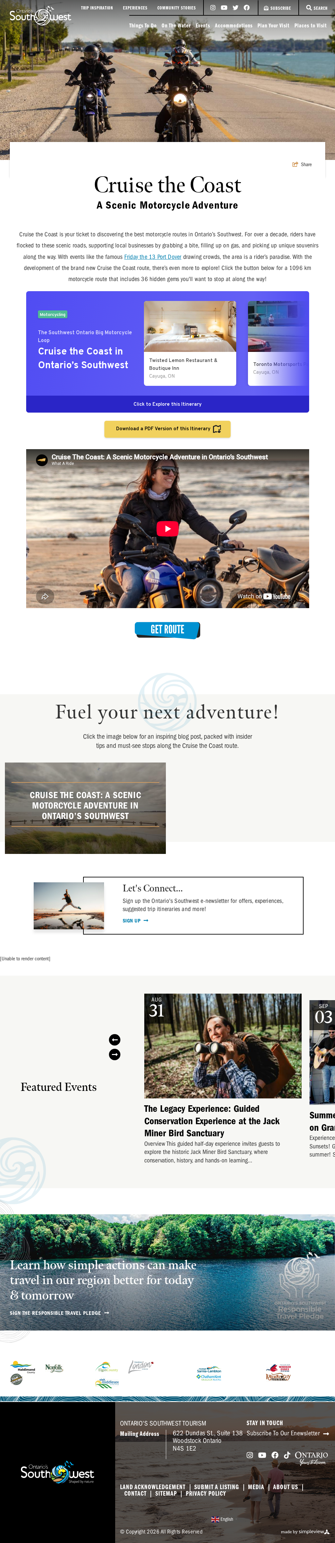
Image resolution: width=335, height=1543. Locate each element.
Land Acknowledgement (152, 1487)
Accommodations (234, 26)
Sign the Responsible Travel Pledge (56, 1313)
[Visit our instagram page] (213, 8)
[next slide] (114, 1054)
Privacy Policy (206, 1494)
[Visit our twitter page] (235, 8)
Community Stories (176, 8)
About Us (285, 1487)
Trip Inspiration (97, 8)
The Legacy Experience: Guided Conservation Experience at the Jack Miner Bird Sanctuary (212, 1121)
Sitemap (166, 1494)
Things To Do (143, 26)
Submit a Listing (216, 1487)
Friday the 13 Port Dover (153, 256)
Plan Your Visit (273, 26)
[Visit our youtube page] (224, 8)
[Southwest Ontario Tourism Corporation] (40, 15)
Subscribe (281, 8)
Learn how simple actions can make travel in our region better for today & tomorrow (103, 1281)
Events (203, 26)
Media (256, 1487)
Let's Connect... (153, 888)
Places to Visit (310, 26)
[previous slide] (114, 1040)
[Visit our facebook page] (247, 8)
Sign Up (132, 921)
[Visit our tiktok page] (287, 1455)
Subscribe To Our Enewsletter (284, 1433)
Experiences (135, 8)
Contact (135, 1494)
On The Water (176, 26)
